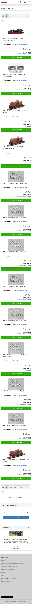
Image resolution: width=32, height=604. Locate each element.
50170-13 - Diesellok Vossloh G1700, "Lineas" (15, 391)
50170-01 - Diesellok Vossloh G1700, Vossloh (15, 183)
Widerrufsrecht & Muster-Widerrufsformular (12, 563)
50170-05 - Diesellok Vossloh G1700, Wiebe (14, 320)
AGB (2, 575)
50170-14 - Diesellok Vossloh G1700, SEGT (14, 425)
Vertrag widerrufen (7, 597)
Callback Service (5, 581)
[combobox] (13, 16)
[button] (3, 16)
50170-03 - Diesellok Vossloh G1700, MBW (14, 251)
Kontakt (3, 560)
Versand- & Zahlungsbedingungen (9, 566)
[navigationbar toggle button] (30, 2)
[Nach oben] (27, 601)
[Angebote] (28, 528)
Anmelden (16, 517)
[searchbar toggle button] (21, 2)
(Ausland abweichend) (22, 44)
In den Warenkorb (16, 57)
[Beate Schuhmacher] (3, 2)
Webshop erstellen (10, 601)
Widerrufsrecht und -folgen (8, 569)
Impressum (4, 572)
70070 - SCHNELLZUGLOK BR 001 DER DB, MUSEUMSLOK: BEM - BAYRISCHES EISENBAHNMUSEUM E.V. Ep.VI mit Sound (16, 541)
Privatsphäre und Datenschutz (8, 578)
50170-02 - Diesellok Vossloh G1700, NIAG (14, 217)
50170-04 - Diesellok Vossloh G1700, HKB (14, 286)
